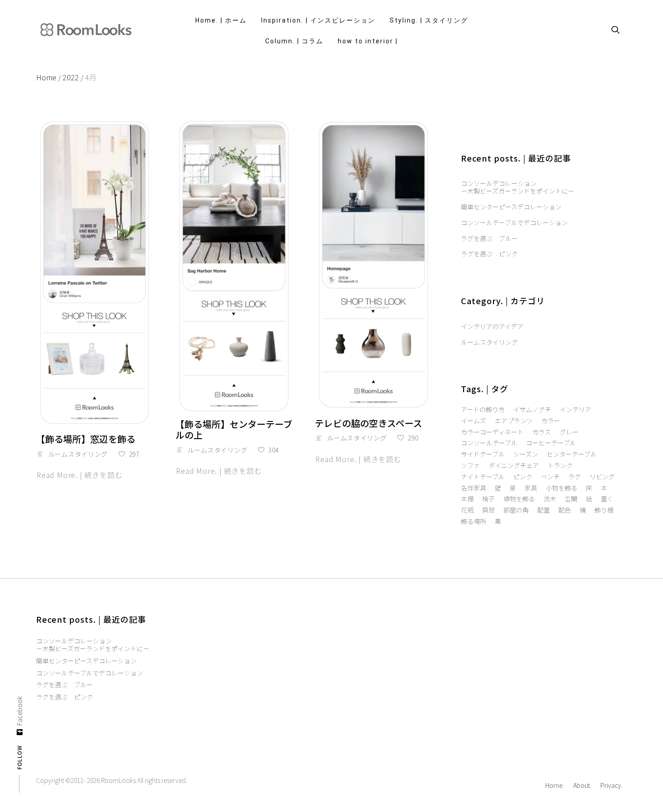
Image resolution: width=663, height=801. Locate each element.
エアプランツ (514, 421)
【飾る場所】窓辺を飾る (85, 438)
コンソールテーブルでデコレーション (514, 223)
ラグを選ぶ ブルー (489, 238)
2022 (73, 77)
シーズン (525, 454)
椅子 (488, 499)
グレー (569, 432)
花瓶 (467, 510)
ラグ (574, 477)
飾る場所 (473, 521)
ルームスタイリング (78, 454)
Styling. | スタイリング (429, 20)
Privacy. (611, 785)
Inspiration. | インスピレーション (318, 20)
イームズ (473, 421)
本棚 (467, 499)
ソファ (470, 465)
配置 (543, 510)
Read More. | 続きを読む (79, 474)
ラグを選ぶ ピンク (489, 254)
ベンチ (550, 477)
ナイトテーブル (483, 477)
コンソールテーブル (489, 443)
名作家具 (473, 488)
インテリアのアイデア (492, 326)
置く (607, 499)
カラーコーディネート (492, 432)
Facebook (19, 711)
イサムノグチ (532, 409)
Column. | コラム (294, 41)
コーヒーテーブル (551, 443)
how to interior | (368, 41)
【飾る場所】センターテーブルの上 (233, 429)
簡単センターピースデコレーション (511, 207)
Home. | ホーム (221, 20)
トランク (560, 465)
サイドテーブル (483, 454)
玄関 (571, 499)
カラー (550, 421)
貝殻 (488, 510)
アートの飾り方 (483, 409)
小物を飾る (561, 488)
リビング (602, 477)
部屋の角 (516, 510)
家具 (531, 488)
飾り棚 (603, 510)
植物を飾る (519, 499)
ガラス (541, 432)
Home (48, 77)
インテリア (575, 409)
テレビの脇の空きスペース (368, 423)
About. (582, 785)
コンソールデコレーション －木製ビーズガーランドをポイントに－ (517, 187)
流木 (549, 499)
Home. (554, 785)
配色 (564, 510)
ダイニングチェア (513, 465)
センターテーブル (572, 454)
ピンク (522, 477)
